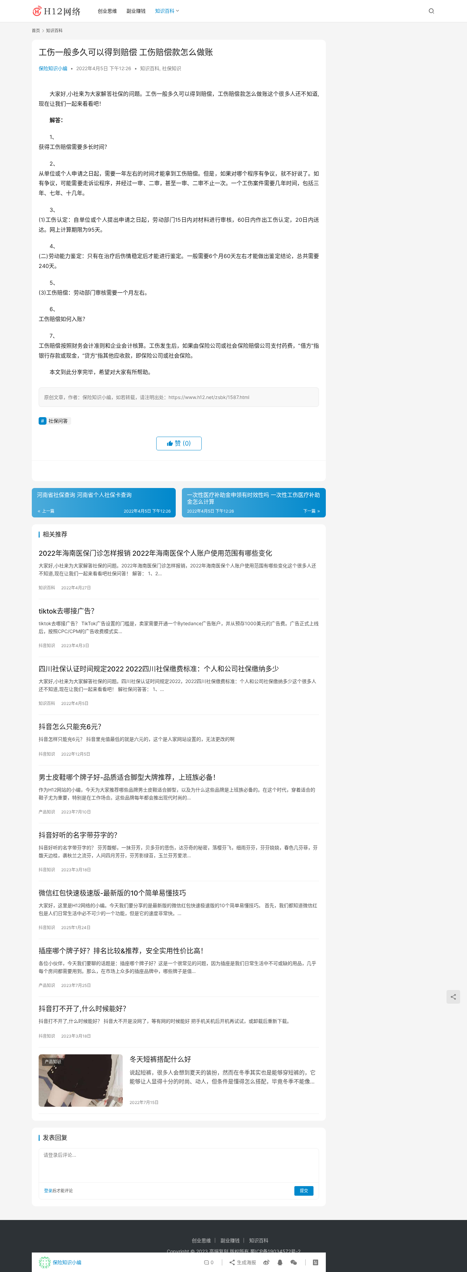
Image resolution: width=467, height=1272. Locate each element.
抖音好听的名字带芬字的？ (80, 835)
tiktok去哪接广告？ (68, 611)
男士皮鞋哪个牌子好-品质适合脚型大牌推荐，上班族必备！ (129, 777)
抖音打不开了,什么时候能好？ (84, 1009)
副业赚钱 (136, 11)
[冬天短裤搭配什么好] (81, 1080)
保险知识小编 (53, 68)
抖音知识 (47, 645)
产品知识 (47, 811)
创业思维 (107, 11)
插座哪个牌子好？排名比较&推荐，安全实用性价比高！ (123, 951)
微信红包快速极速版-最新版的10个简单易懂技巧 (112, 893)
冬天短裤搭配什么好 (160, 1059)
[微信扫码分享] (292, 1262)
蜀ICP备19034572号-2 (275, 1251)
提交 (304, 1190)
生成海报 (246, 1262)
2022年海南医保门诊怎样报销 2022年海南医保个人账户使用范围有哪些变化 (155, 553)
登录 (48, 1190)
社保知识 (171, 68)
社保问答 (58, 421)
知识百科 (164, 11)
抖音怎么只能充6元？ (72, 727)
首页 (36, 30)
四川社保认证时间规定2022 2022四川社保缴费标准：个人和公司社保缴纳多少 (159, 669)
